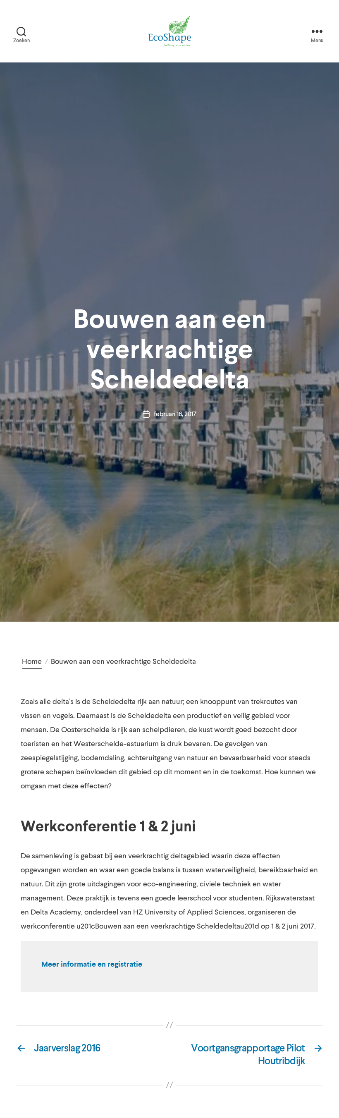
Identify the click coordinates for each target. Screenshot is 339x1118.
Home (32, 661)
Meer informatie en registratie (91, 964)
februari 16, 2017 (175, 414)
